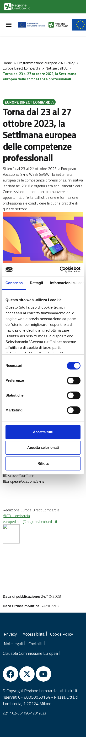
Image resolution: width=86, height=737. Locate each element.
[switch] (74, 380)
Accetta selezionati (43, 447)
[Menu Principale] (8, 24)
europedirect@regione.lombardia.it (30, 521)
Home (7, 63)
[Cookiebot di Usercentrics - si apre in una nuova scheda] (61, 269)
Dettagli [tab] (36, 283)
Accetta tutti (43, 432)
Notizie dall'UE (57, 68)
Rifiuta (43, 463)
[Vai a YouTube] (43, 674)
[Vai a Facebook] (10, 674)
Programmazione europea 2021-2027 (46, 63)
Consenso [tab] (14, 283)
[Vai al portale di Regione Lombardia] (17, 6)
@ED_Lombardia (16, 516)
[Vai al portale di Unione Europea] (33, 25)
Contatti (35, 643)
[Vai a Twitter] (27, 674)
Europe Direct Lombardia (21, 68)
